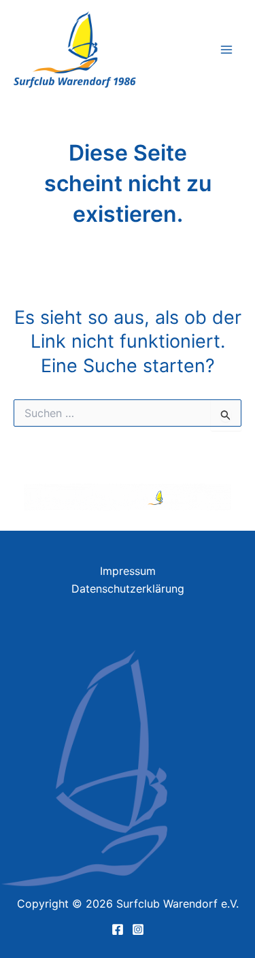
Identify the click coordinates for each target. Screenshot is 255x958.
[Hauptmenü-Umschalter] (226, 50)
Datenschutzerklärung (127, 588)
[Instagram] (138, 929)
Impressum (128, 571)
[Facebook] (118, 929)
